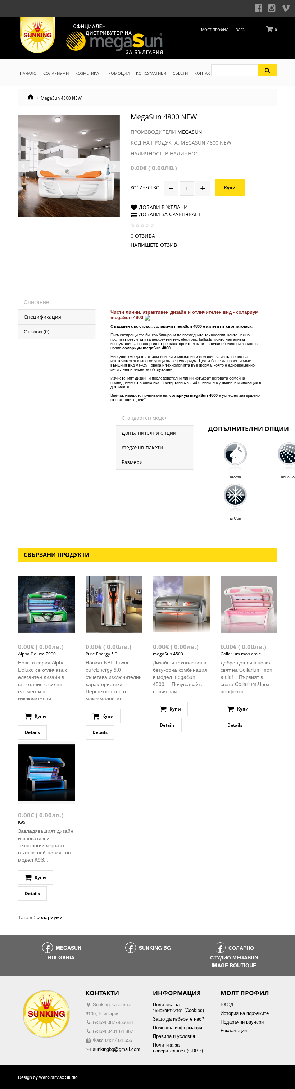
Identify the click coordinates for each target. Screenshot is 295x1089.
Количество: (145, 188)
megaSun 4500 (168, 654)
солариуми (50, 917)
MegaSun (189, 131)
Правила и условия (174, 1036)
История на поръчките (245, 1013)
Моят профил (214, 29)
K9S (22, 822)
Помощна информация (177, 1027)
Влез (240, 29)
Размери (132, 462)
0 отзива (143, 235)
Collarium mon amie (241, 654)
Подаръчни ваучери (242, 1022)
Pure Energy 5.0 (101, 654)
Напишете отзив (154, 244)
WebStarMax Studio (58, 1077)
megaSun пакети (142, 447)
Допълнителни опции (149, 432)
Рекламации (234, 1030)
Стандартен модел (145, 417)
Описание (36, 302)
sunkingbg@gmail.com (116, 1048)
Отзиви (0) (36, 331)
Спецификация (42, 316)
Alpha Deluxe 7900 (37, 654)
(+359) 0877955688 (113, 1021)
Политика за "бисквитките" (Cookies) (178, 1007)
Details (32, 732)
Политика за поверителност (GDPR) (178, 1047)
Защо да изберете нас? (178, 1019)
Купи (230, 188)
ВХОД (227, 1004)
